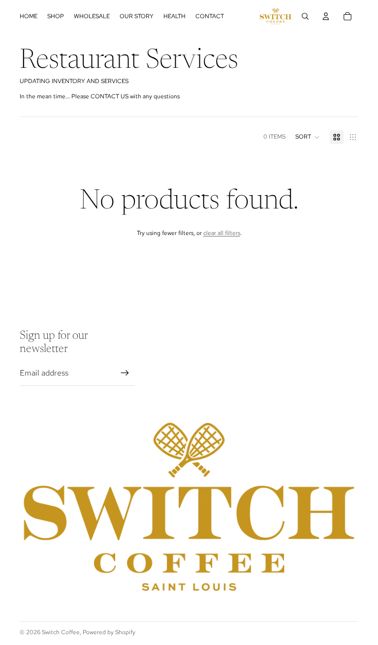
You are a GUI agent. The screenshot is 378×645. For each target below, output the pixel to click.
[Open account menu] (326, 16)
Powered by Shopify (109, 632)
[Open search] (305, 16)
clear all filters (221, 233)
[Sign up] (125, 373)
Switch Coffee (61, 632)
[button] (307, 137)
